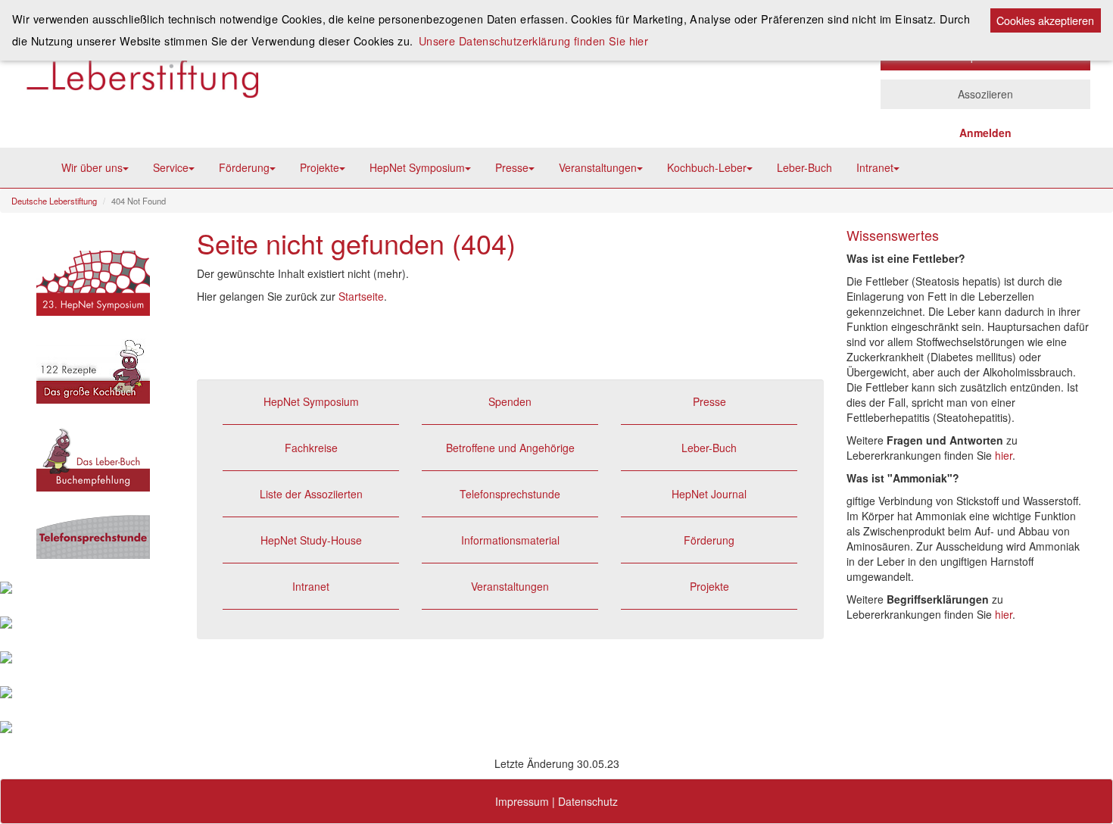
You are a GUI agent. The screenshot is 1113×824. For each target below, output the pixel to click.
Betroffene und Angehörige (510, 447)
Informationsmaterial (510, 540)
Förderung (244, 167)
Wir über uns (92, 167)
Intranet (874, 167)
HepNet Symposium (417, 167)
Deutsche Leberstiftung (54, 201)
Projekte (319, 167)
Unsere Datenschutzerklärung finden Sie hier (534, 40)
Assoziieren (985, 93)
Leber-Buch (804, 167)
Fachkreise (311, 447)
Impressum (522, 801)
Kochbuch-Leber (707, 167)
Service (171, 167)
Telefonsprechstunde (510, 493)
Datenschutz (588, 801)
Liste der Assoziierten (311, 493)
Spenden (510, 401)
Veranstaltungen (598, 167)
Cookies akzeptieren (1045, 20)
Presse (511, 167)
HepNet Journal (709, 493)
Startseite (361, 296)
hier (1003, 455)
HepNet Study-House (311, 540)
